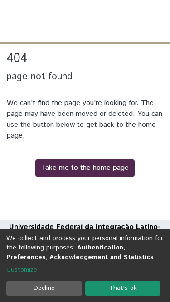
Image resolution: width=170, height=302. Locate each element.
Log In (128, 20)
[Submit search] (96, 20)
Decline (44, 287)
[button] (110, 20)
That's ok (123, 287)
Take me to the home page (85, 168)
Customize (21, 269)
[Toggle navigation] (157, 21)
